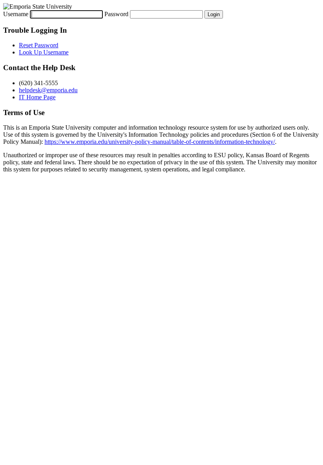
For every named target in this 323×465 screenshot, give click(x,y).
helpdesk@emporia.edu (48, 90)
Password (116, 14)
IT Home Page (37, 97)
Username (15, 14)
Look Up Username (44, 52)
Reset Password (38, 45)
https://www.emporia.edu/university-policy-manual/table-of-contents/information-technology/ (160, 141)
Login (214, 14)
